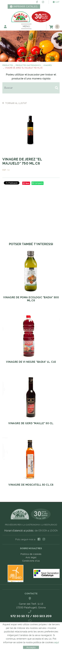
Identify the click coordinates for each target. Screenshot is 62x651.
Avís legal (31, 557)
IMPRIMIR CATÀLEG (25, 6)
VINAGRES (47, 65)
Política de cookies (31, 554)
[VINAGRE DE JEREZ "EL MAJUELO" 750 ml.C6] (31, 130)
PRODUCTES (7, 65)
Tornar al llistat (16, 103)
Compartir (38, 183)
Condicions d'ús (31, 560)
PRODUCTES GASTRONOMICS (28, 65)
